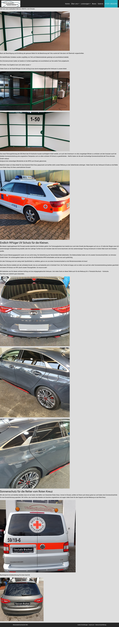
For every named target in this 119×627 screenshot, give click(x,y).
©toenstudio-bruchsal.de (19, 624)
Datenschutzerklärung (100, 624)
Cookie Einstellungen (83, 624)
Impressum (91, 624)
